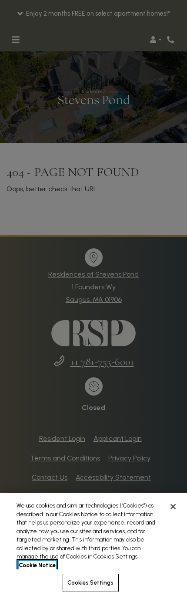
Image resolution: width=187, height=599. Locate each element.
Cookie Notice (37, 565)
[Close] (173, 506)
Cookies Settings (90, 582)
